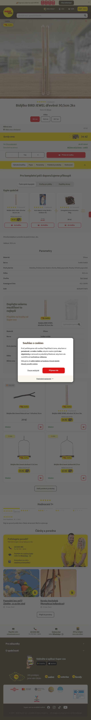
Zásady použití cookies (29, 364)
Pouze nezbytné (33, 370)
